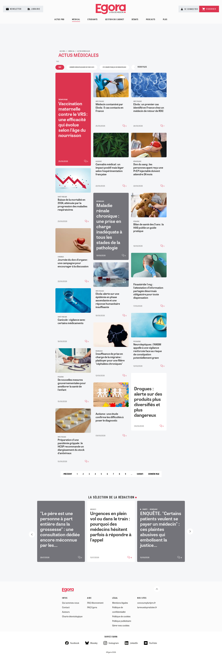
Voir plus (142, 67)
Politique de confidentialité (118, 609)
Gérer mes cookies (120, 625)
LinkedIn (134, 642)
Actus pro (59, 19)
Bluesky (93, 642)
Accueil (63, 51)
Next (190, 531)
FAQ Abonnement (95, 602)
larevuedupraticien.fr (147, 607)
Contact (66, 607)
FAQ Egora (92, 607)
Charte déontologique (72, 616)
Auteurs (66, 611)
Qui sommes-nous (70, 602)
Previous (32, 534)
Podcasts (150, 19)
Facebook (74, 642)
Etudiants (93, 19)
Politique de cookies (121, 616)
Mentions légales (120, 602)
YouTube (153, 642)
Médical (76, 19)
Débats (135, 19)
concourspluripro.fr (146, 602)
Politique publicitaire (121, 620)
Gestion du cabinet (114, 19)
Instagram (114, 642)
